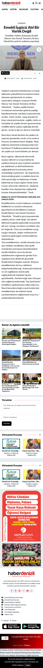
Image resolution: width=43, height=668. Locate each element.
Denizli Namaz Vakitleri (13, 602)
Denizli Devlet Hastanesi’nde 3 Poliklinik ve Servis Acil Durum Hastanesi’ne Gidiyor (10, 366)
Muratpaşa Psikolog (19, 653)
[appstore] (12, 627)
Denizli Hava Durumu (12, 600)
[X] (15, 591)
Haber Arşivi (9, 614)
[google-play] (31, 627)
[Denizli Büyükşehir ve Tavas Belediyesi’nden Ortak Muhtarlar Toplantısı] (11, 379)
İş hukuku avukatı (7, 650)
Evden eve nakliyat (7, 655)
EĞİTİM (13, 9)
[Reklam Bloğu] (21, 516)
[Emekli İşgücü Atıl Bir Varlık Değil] (21, 57)
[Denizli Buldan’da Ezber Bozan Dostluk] (31, 355)
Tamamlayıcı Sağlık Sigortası (27, 655)
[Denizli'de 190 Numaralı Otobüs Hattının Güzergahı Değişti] (11, 334)
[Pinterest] (19, 591)
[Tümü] (40, 435)
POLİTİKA (35, 9)
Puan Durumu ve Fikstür (13, 607)
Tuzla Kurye (18, 650)
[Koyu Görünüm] (33, 3)
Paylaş (6, 73)
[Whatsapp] (31, 591)
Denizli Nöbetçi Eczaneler (14, 597)
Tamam (27, 665)
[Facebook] (11, 591)
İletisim (6, 620)
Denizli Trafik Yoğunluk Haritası (15, 605)
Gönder (6, 423)
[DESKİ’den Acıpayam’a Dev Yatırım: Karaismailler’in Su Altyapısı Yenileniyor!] (31, 334)
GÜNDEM (21, 23)
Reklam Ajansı (5, 653)
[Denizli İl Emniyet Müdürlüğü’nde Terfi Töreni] (31, 379)
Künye (14, 620)
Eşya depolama (34, 653)
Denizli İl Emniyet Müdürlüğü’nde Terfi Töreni (30, 387)
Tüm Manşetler (10, 609)
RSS (5, 638)
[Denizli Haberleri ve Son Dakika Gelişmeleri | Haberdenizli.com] (11, 3)
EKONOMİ (23, 9)
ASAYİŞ (5, 9)
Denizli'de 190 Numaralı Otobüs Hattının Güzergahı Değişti (11, 342)
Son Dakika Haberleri (12, 612)
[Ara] (36, 3)
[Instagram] (23, 591)
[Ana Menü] (40, 3)
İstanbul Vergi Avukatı (32, 650)
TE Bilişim (27, 645)
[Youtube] (27, 591)
